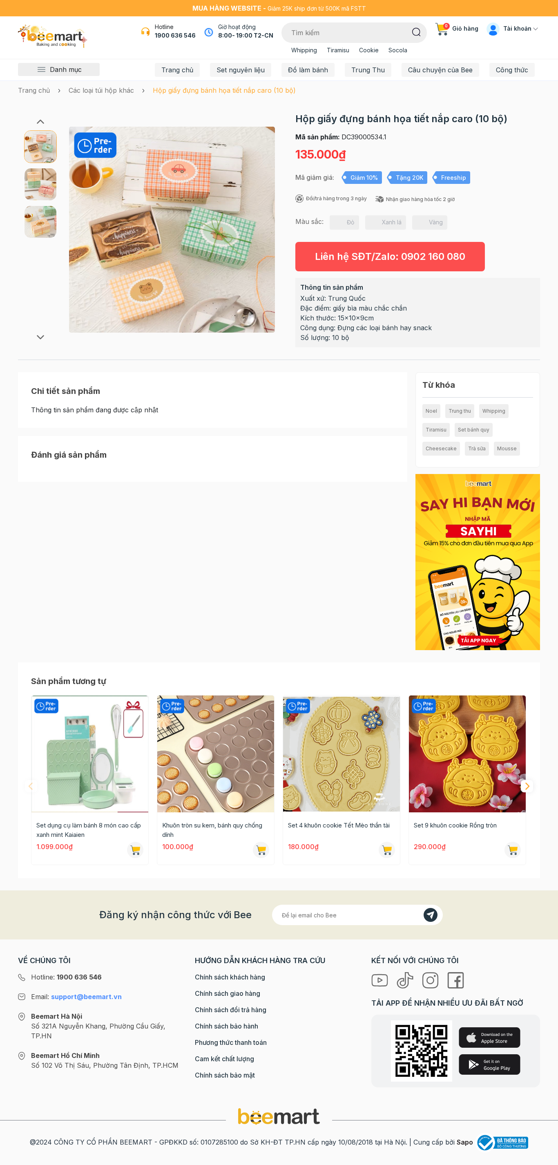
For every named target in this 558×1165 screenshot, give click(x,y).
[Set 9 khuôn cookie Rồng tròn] (467, 753)
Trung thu (460, 411)
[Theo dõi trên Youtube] (380, 980)
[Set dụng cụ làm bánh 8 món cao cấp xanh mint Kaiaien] (89, 753)
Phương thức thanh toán (231, 1042)
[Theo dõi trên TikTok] (406, 980)
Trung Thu (368, 70)
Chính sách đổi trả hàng (230, 1010)
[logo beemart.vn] (279, 1116)
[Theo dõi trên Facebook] (455, 980)
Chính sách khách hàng (230, 977)
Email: (76, 997)
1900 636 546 (175, 35)
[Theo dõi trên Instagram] (431, 980)
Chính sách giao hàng (227, 993)
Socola (397, 50)
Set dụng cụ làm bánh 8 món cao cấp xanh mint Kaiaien (88, 830)
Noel (431, 411)
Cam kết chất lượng (224, 1059)
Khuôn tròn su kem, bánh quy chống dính (212, 830)
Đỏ (350, 222)
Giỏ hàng (461, 28)
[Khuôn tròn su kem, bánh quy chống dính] (215, 753)
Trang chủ (177, 70)
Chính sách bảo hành (226, 1026)
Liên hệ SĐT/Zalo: (390, 256)
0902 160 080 (433, 256)
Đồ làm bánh (308, 70)
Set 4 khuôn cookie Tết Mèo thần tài (339, 825)
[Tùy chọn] (261, 850)
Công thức (512, 70)
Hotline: (66, 977)
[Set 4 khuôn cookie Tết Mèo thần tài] (341, 753)
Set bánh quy (473, 430)
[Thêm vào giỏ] (135, 850)
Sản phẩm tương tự (68, 681)
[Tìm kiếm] (416, 31)
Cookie (369, 50)
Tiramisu (338, 50)
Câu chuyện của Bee (440, 70)
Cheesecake (441, 448)
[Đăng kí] (430, 915)
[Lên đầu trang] (543, 1157)
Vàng (436, 222)
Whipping (304, 50)
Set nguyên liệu (241, 70)
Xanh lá (392, 222)
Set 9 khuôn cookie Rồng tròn (455, 825)
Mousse (507, 448)
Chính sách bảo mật (225, 1075)
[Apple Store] (489, 1037)
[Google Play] (489, 1064)
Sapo (465, 1142)
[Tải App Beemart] (477, 561)
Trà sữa (477, 448)
